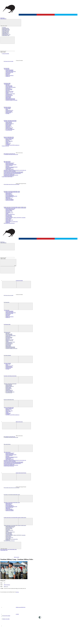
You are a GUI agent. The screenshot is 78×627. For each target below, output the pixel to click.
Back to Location (16, 557)
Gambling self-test (8, 168)
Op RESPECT (8, 144)
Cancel (4, 258)
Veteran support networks (9, 537)
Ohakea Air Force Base (5, 31)
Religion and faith (8, 112)
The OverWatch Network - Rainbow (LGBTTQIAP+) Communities (15, 217)
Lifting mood (8, 90)
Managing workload (9, 139)
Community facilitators (9, 216)
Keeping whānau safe (9, 384)
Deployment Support (9, 533)
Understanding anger (9, 94)
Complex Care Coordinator (10, 199)
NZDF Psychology (8, 193)
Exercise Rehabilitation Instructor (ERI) (11, 196)
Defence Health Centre (9, 503)
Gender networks (8, 219)
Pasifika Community (9, 218)
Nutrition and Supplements (9, 75)
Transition (7, 142)
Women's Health (8, 314)
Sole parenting (8, 389)
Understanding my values (9, 110)
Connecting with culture (9, 367)
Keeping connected (8, 124)
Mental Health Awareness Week (10, 98)
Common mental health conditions (11, 87)
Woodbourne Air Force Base (6, 34)
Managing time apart (9, 388)
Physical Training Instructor (10, 195)
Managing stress (8, 336)
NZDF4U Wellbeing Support (10, 209)
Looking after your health (9, 72)
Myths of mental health (9, 86)
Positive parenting (8, 125)
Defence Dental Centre (9, 194)
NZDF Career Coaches (9, 528)
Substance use (8, 76)
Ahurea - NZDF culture (9, 410)
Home (1, 549)
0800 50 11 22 (6, 586)
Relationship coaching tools (10, 123)
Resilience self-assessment (9, 163)
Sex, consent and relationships (10, 129)
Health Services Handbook (9, 200)
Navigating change (8, 96)
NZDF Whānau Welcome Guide (10, 208)
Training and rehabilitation (9, 70)
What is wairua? (8, 108)
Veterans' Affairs (8, 220)
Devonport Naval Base (5, 28)
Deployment (7, 140)
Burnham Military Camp (5, 35)
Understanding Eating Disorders (10, 99)
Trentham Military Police (13, 549)
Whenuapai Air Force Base (6, 29)
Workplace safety (8, 143)
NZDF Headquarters (5, 33)
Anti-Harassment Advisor (9, 212)
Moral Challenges (8, 345)
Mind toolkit (7, 84)
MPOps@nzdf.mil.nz (7, 584)
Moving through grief (9, 89)
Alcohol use (7, 166)
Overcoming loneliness (9, 88)
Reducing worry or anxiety (9, 91)
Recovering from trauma (9, 95)
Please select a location (4, 25)
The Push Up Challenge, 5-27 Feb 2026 (11, 100)
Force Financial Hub (9, 215)
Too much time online (9, 130)
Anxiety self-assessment (9, 165)
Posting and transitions (9, 128)
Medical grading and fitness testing (11, 71)
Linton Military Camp (5, 32)
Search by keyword (3, 257)
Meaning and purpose (9, 366)
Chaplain (7, 213)
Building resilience (8, 97)
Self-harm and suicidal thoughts (10, 93)
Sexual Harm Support (9, 210)
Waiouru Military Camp (5, 30)
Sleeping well (8, 74)
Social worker (8, 529)
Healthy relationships (9, 122)
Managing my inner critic (9, 340)
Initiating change (8, 141)
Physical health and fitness (9, 69)
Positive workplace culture (9, 138)
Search (2, 258)
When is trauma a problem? (10, 169)
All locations (4, 27)
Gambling (7, 341)
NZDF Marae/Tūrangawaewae (10, 214)
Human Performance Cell (9, 507)
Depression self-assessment (9, 167)
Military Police (8, 197)
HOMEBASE (8, 222)
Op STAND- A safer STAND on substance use (12, 414)
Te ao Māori (7, 113)
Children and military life (9, 127)
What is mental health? (9, 85)
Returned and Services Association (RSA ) (12, 221)
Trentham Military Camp (6, 549)
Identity (7, 109)
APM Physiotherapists (9, 198)
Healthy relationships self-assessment (11, 164)
